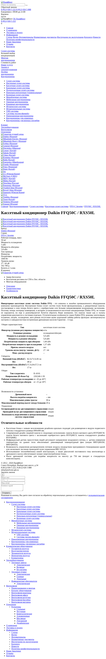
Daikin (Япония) (8, 231)
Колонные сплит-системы (17, 95)
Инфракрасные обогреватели (24, 581)
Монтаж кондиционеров (8, 59)
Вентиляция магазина (21, 602)
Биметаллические (24, 614)
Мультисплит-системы (16, 106)
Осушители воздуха (20, 548)
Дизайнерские (23, 623)
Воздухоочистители (20, 551)
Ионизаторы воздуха (20, 555)
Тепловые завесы (18, 562)
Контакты (10, 46)
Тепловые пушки (18, 572)
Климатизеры (17, 558)
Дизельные (21, 579)
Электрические (23, 565)
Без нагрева (22, 569)
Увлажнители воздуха (21, 553)
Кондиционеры (8, 76)
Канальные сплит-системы (18, 88)
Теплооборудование (10, 127)
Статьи (9, 37)
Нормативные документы (45, 37)
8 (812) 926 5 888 (23, 9)
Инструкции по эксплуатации (70, 37)
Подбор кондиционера (7, 73)
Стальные (21, 609)
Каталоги (88, 37)
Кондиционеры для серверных (19, 118)
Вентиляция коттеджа (21, 597)
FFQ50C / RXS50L (92, 206)
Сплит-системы (8, 51)
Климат (4, 125)
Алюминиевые (23, 616)
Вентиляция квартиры (21, 593)
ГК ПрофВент (19, 19)
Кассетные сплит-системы (17, 85)
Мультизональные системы (18, 109)
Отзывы (9, 44)
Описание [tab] (10, 286)
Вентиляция (6, 129)
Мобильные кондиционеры (18, 99)
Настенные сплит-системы (18, 83)
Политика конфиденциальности (20, 39)
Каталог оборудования (21, 590)
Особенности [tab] (12, 291)
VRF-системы (12, 111)
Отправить (6, 493)
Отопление (6, 132)
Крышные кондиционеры (17, 104)
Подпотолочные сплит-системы (20, 90)
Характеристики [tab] (13, 288)
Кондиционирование (19, 206)
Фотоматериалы (26, 37)
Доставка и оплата (14, 32)
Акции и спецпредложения (9, 68)
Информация (12, 35)
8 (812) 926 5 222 (8, 9)
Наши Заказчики (13, 42)
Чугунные (21, 611)
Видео (15, 37)
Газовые (20, 576)
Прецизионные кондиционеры (19, 116)
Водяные (20, 567)
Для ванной (22, 621)
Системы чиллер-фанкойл (17, 113)
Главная (9, 28)
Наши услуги (7, 65)
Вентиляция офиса (19, 595)
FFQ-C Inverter (76, 206)
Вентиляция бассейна (21, 600)
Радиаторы (16, 607)
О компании (11, 30)
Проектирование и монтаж (23, 588)
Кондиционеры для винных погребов (22, 120)
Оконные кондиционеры (17, 102)
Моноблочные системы (16, 97)
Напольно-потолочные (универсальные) (24, 92)
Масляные (21, 618)
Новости (97, 37)
